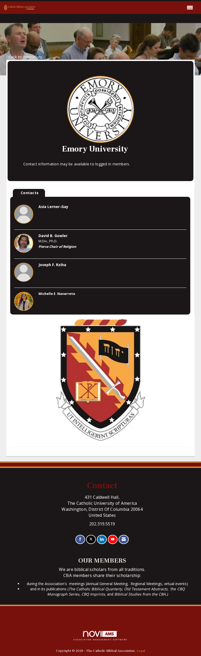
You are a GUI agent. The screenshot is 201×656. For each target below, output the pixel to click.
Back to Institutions (25, 56)
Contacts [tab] (29, 192)
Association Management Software (100, 640)
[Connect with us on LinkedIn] (102, 539)
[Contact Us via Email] (124, 539)
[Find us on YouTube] (113, 539)
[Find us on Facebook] (80, 539)
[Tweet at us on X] (91, 539)
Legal (141, 651)
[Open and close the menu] (115, 7)
